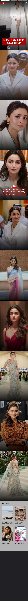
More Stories (5, 503)
